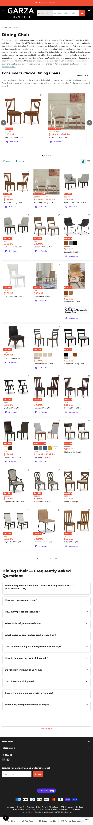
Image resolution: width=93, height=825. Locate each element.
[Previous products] (3, 122)
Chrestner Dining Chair (43, 296)
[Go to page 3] (46, 155)
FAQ (62, 807)
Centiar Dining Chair (72, 252)
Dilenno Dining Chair (12, 358)
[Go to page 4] (48, 155)
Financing (30, 807)
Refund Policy (41, 807)
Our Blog (76, 810)
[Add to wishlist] (39, 95)
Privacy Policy (53, 807)
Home (4, 27)
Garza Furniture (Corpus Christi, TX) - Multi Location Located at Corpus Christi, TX (42, 810)
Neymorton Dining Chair (13, 542)
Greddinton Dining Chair (74, 363)
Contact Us (20, 807)
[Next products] (89, 122)
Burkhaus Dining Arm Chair (75, 202)
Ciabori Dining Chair (72, 301)
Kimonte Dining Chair (12, 457)
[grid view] (83, 161)
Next (56, 558)
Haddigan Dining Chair (43, 408)
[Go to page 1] (42, 155)
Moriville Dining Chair (72, 501)
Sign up (38, 774)
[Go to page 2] (44, 155)
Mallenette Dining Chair (73, 452)
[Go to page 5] (50, 155)
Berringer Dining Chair (14, 137)
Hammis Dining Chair (72, 408)
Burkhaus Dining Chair (13, 247)
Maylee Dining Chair (42, 501)
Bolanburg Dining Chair (58, 137)
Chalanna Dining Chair (13, 296)
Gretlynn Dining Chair (12, 408)
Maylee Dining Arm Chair (14, 501)
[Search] (82, 13)
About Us (10, 807)
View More (81, 75)
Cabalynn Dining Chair (43, 247)
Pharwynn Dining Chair (43, 542)
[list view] (88, 161)
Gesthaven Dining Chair (43, 363)
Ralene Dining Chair (72, 542)
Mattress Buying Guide (75, 807)
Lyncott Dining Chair (42, 457)
